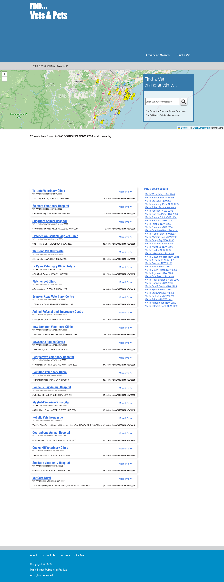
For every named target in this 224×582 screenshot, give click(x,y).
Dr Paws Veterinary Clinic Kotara (53, 266)
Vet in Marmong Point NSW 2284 (162, 204)
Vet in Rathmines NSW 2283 (159, 296)
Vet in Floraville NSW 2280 (159, 283)
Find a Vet (183, 55)
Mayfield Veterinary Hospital (51, 402)
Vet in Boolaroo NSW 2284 (159, 227)
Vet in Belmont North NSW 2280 (161, 306)
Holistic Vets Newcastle (47, 417)
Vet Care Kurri (41, 478)
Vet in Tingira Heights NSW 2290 (162, 279)
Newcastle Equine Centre (48, 342)
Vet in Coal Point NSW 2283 (159, 276)
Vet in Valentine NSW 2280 (159, 243)
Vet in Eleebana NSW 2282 (159, 220)
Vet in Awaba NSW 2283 (157, 266)
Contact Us (48, 555)
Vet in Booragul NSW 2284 (159, 200)
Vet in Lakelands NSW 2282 (159, 253)
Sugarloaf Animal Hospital (49, 221)
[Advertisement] (133, 26)
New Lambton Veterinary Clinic (52, 327)
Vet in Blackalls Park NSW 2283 (161, 214)
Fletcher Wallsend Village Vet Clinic (55, 236)
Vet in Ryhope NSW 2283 (158, 289)
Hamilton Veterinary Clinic (49, 372)
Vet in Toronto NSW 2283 (158, 223)
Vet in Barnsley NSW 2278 (158, 263)
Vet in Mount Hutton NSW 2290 (161, 269)
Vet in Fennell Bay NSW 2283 (160, 197)
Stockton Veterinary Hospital (51, 463)
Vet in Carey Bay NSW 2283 (159, 240)
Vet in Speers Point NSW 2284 (161, 217)
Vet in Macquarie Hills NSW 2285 (162, 256)
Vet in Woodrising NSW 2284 (160, 194)
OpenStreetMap (201, 127)
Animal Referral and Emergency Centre (57, 312)
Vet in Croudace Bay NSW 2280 (161, 230)
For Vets (65, 555)
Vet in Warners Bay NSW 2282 (161, 237)
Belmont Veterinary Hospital (50, 206)
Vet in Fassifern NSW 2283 (159, 210)
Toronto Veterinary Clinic (48, 191)
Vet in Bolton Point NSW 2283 (160, 207)
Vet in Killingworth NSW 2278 (160, 260)
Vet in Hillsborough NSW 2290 (160, 302)
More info (124, 191)
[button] (111, 109)
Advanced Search (158, 55)
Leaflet (184, 127)
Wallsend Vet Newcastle (47, 251)
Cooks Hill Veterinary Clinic (50, 448)
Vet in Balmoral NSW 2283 (159, 299)
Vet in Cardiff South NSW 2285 (161, 286)
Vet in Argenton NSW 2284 (159, 273)
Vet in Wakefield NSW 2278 (159, 246)
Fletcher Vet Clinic (44, 281)
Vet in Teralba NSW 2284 (158, 250)
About (33, 555)
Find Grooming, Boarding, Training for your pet (165, 111)
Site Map (79, 555)
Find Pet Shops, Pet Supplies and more (162, 115)
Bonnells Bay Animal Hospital (51, 387)
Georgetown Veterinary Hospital (53, 357)
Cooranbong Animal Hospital (51, 432)
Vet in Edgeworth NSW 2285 (159, 292)
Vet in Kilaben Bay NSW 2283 (160, 233)
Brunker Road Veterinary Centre (53, 296)
